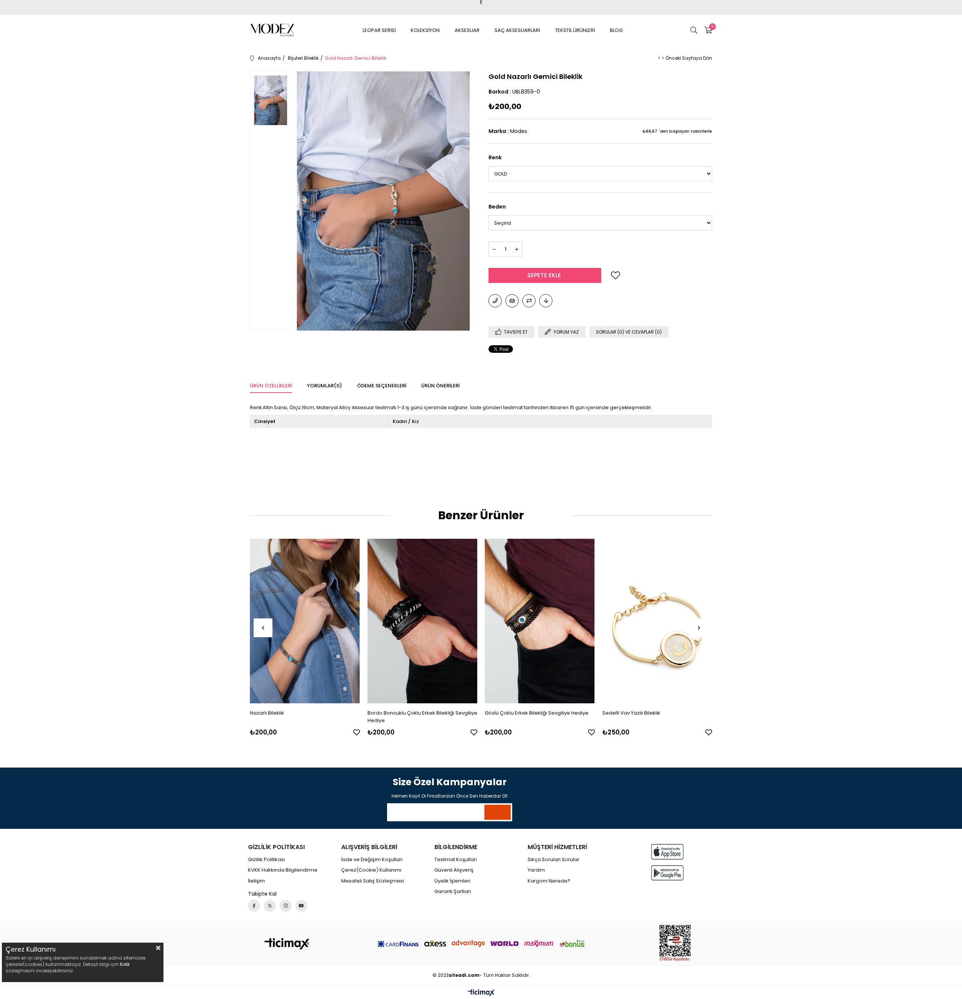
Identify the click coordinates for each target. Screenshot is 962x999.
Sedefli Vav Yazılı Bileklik (631, 712)
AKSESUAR (467, 30)
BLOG (616, 30)
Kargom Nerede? (549, 881)
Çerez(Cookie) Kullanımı (371, 870)
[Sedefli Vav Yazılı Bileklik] (657, 621)
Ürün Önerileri (440, 385)
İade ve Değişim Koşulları (371, 859)
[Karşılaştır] (528, 300)
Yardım (536, 870)
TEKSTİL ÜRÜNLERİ (575, 30)
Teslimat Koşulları (455, 859)
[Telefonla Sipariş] (495, 300)
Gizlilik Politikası (266, 859)
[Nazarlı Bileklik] (305, 621)
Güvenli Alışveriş (453, 870)
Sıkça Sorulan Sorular (553, 859)
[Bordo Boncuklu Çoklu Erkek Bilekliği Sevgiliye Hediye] (423, 621)
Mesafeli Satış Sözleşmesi (372, 881)
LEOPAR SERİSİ (379, 30)
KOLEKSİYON (425, 30)
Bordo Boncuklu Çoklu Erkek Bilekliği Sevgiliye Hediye (422, 716)
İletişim (256, 881)
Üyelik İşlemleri (452, 881)
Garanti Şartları (452, 891)
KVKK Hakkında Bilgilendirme (283, 870)
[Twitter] (270, 906)
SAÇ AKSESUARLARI (517, 30)
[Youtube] (301, 906)
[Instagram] (286, 906)
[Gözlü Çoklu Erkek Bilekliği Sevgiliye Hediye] (540, 621)
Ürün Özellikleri (271, 385)
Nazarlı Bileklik (267, 712)
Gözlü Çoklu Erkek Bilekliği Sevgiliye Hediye (536, 712)
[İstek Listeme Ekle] (512, 300)
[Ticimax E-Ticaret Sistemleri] (481, 993)
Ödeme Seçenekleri (381, 385)
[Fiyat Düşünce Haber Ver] (545, 300)
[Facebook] (254, 906)
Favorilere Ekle (356, 732)
